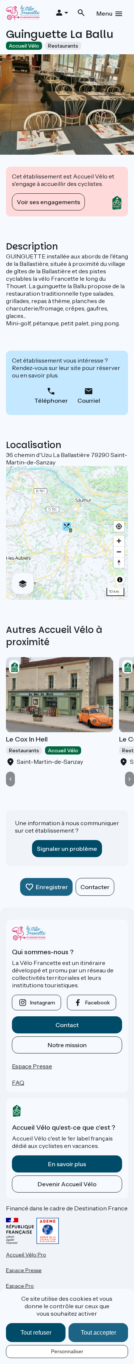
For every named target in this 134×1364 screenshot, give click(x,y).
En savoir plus (67, 1164)
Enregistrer (52, 887)
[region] (67, 533)
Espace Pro (20, 1286)
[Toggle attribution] (119, 579)
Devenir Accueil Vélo (67, 1184)
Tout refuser (35, 1332)
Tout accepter (98, 1332)
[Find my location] (119, 526)
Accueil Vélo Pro (26, 1254)
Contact (67, 1025)
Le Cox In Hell (27, 739)
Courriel (88, 400)
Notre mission (67, 1045)
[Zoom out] (119, 551)
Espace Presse (32, 1066)
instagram (42, 1002)
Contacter (94, 887)
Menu (104, 13)
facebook (97, 1002)
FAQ (18, 1082)
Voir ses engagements (48, 202)
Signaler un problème (67, 848)
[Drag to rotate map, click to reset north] (119, 562)
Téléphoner (51, 400)
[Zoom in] (119, 540)
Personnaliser (67, 1351)
